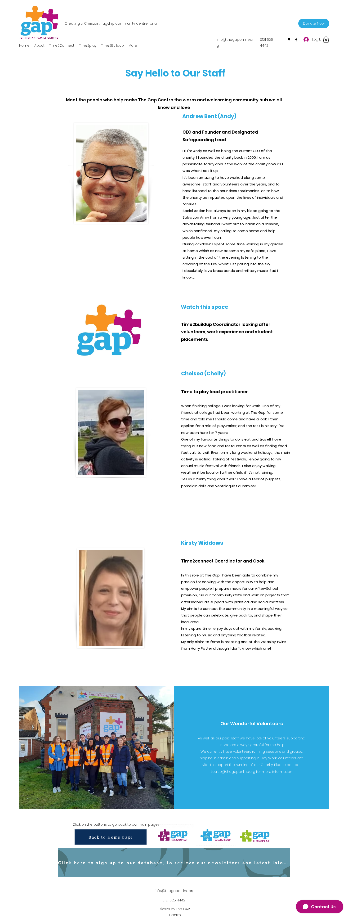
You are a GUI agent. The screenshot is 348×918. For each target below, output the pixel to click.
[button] (326, 39)
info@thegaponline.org (175, 890)
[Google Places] (289, 39)
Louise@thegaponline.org (233, 771)
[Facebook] (296, 39)
